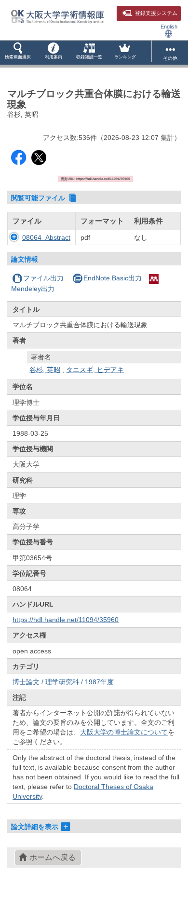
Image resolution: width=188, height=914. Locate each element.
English (169, 26)
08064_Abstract (46, 237)
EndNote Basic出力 (112, 278)
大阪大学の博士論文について (124, 732)
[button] (18, 53)
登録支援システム (156, 13)
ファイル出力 (43, 278)
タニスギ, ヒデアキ (95, 370)
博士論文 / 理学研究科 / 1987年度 (63, 682)
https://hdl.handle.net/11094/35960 (66, 619)
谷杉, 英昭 (44, 370)
